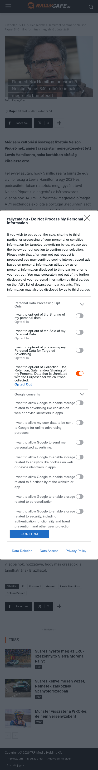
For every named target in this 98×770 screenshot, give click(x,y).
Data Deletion (22, 551)
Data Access (49, 551)
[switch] (79, 315)
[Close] (88, 219)
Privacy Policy (76, 551)
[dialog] (49, 385)
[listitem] (49, 304)
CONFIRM (29, 534)
